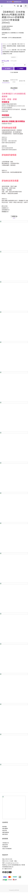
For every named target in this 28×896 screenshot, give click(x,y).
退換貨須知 (5, 844)
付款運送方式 (5, 843)
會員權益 (4, 826)
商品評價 (4, 830)
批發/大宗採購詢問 (6, 848)
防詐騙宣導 (5, 846)
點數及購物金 (5, 832)
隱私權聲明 (5, 828)
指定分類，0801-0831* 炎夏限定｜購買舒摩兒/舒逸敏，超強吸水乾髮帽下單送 (14, 46)
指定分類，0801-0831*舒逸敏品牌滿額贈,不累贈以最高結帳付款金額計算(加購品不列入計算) (14, 51)
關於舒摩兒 (5, 834)
